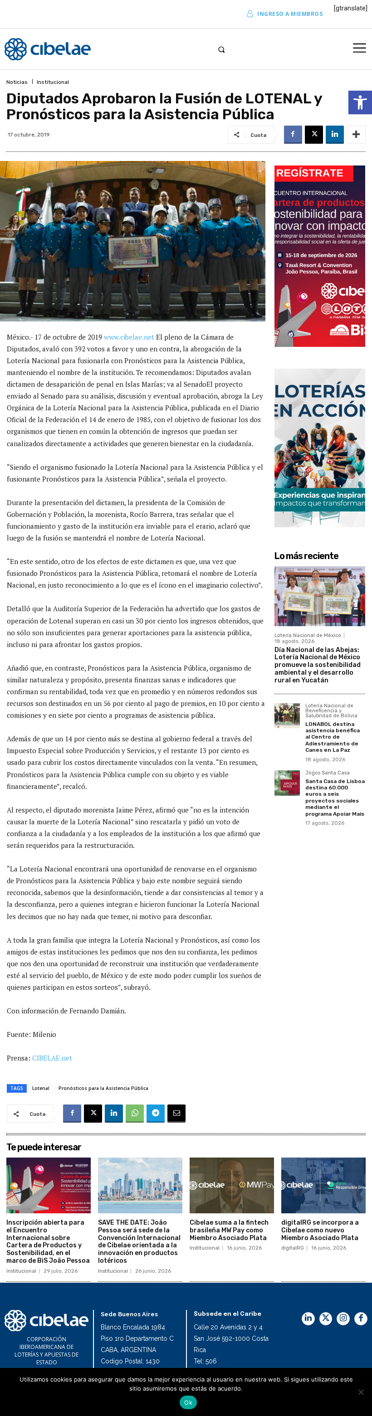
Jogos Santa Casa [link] (327, 773)
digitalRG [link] (292, 1248)
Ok (188, 1402)
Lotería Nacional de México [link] (307, 635)
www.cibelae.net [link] (130, 336)
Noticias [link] (17, 82)
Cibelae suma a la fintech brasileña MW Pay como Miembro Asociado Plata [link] (229, 1230)
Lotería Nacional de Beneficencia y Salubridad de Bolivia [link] (331, 711)
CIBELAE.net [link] (52, 1057)
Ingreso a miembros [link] (290, 14)
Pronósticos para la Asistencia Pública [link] (103, 1088)
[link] (360, 102)
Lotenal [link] (40, 1088)
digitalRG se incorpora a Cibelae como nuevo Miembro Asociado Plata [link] (320, 1230)
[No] (360, 1392)
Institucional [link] (53, 82)
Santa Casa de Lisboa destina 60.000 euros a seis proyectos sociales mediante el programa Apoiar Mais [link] (335, 797)
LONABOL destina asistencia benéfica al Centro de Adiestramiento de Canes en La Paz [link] (332, 737)
